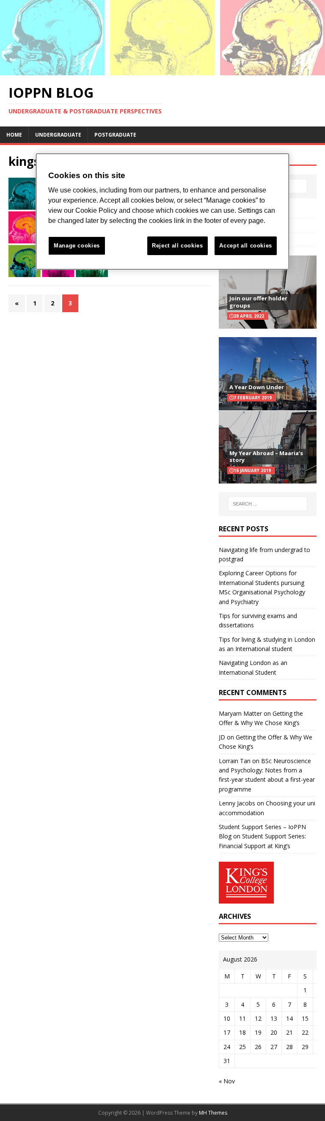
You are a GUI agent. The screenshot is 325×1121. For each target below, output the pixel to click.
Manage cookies (77, 245)
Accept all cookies (245, 245)
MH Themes (213, 1112)
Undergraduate (58, 134)
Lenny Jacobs (237, 803)
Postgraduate (115, 134)
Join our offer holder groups (258, 301)
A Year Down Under (256, 387)
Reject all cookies (177, 245)
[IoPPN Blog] (162, 70)
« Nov (227, 1081)
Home (14, 134)
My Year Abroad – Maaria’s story (266, 456)
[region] (162, 211)
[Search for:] (267, 504)
